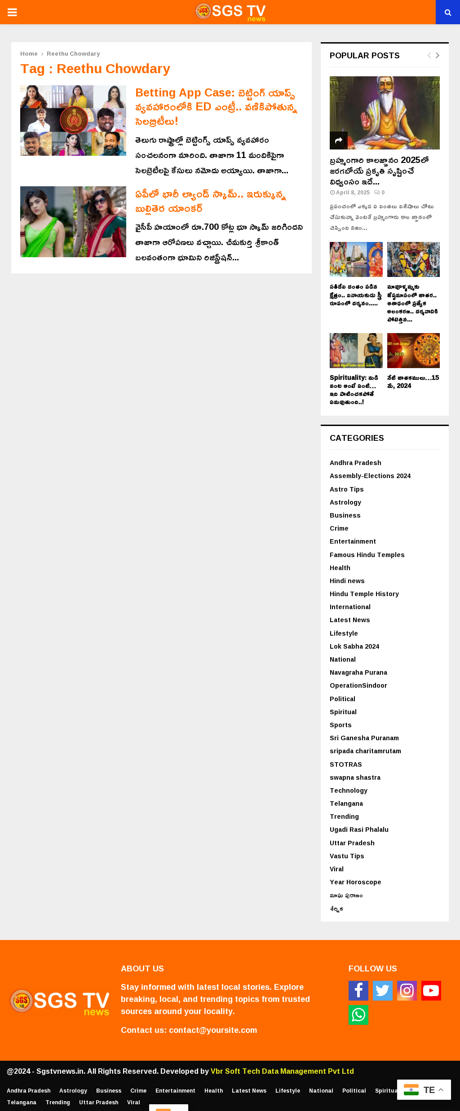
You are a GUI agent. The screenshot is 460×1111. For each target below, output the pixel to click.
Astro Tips (347, 489)
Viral (337, 869)
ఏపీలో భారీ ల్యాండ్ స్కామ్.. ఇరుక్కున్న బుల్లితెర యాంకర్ (210, 200)
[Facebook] (358, 991)
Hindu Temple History (364, 594)
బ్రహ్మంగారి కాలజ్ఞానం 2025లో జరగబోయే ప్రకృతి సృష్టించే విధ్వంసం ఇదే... (379, 170)
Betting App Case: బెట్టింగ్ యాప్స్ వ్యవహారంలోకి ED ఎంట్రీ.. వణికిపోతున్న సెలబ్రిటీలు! (216, 106)
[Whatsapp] (358, 1015)
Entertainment (353, 541)
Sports (341, 725)
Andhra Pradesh (355, 463)
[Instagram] (407, 991)
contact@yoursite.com (213, 1029)
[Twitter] (383, 991)
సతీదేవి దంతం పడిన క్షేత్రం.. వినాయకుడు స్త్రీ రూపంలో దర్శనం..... (356, 294)
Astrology (345, 502)
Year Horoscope (355, 882)
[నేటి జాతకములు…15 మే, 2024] (413, 350)
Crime (339, 528)
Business (345, 515)
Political (342, 699)
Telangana (346, 803)
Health (340, 568)
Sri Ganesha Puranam (364, 738)
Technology (348, 790)
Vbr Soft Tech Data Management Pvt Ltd (282, 1071)
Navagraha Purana (358, 672)
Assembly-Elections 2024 (370, 476)
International (350, 607)
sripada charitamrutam (365, 751)
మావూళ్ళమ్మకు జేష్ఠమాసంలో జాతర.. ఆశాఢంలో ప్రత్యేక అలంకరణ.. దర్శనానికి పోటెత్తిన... (412, 302)
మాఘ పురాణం (346, 895)
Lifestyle (344, 633)
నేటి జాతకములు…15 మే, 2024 (413, 381)
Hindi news (347, 581)
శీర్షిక (336, 908)
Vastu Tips (347, 856)
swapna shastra (355, 777)
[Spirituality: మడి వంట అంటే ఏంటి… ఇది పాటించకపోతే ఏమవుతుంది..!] (356, 350)
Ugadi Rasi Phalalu (359, 829)
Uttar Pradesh (352, 843)
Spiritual (343, 712)
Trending (344, 816)
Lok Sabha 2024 (354, 646)
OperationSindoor (358, 685)
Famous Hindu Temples (367, 555)
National (343, 659)
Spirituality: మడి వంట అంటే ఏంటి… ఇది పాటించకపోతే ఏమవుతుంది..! (354, 389)
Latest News (350, 620)
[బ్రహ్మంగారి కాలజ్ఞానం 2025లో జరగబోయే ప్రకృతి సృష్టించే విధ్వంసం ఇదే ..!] (385, 112)
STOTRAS (346, 764)
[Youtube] (431, 991)
